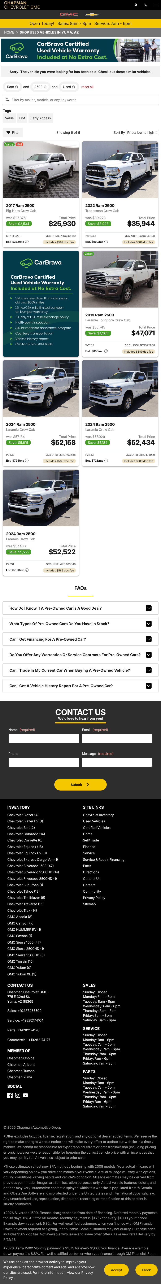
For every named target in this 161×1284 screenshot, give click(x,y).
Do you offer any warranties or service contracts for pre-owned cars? (75, 655)
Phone (13, 754)
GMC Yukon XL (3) (21, 974)
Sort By (119, 132)
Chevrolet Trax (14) (22, 910)
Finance (89, 847)
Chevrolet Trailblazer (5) (26, 898)
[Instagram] (17, 1095)
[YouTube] (25, 1095)
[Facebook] (9, 1095)
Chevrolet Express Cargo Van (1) (32, 859)
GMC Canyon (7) (20, 923)
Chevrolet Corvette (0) (25, 840)
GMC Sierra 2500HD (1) (25, 948)
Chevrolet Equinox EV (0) (27, 853)
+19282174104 (32, 1020)
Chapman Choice (20, 1058)
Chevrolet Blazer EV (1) (25, 821)
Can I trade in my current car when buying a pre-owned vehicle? (69, 670)
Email (95, 730)
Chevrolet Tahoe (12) (23, 891)
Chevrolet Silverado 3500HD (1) (32, 878)
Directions (91, 872)
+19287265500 (30, 1011)
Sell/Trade (91, 840)
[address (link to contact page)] (136, 5)
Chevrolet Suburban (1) (25, 885)
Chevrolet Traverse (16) (25, 904)
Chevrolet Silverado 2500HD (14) (33, 872)
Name (21, 730)
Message (98, 754)
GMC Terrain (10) (20, 961)
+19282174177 (39, 1040)
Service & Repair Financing (104, 859)
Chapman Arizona (21, 1064)
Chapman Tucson (21, 1071)
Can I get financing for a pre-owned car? (47, 639)
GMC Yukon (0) (19, 968)
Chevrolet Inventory (98, 815)
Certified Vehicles (96, 828)
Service (89, 853)
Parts (87, 866)
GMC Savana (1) (19, 936)
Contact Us (91, 878)
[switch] (156, 5)
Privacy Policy (94, 898)
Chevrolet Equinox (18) (25, 847)
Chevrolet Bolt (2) (21, 828)
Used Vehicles (94, 821)
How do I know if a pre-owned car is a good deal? (55, 608)
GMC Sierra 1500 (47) (24, 942)
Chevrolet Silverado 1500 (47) (30, 866)
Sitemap (89, 904)
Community (92, 891)
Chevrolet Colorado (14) (26, 834)
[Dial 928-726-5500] (146, 5)
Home (9, 32)
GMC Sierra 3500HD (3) (26, 955)
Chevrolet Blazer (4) (23, 815)
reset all (87, 87)
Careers (89, 885)
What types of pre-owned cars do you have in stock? (59, 624)
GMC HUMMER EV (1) (24, 929)
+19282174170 (28, 1030)
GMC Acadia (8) (19, 917)
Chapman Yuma (19, 1077)
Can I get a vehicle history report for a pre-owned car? (61, 686)
